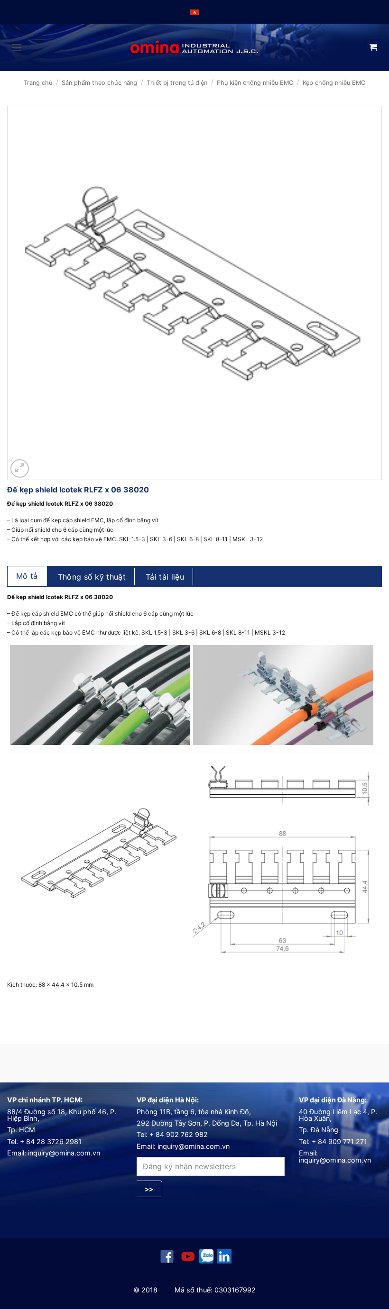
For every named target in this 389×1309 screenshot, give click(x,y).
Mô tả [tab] (27, 576)
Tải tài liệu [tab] (165, 577)
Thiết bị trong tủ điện (177, 82)
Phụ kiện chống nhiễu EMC (255, 82)
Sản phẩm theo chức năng (99, 82)
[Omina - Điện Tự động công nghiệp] (194, 47)
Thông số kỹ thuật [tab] (92, 577)
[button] (16, 47)
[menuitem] (194, 11)
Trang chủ (38, 82)
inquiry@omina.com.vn (64, 1153)
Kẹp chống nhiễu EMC (334, 82)
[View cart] (373, 48)
